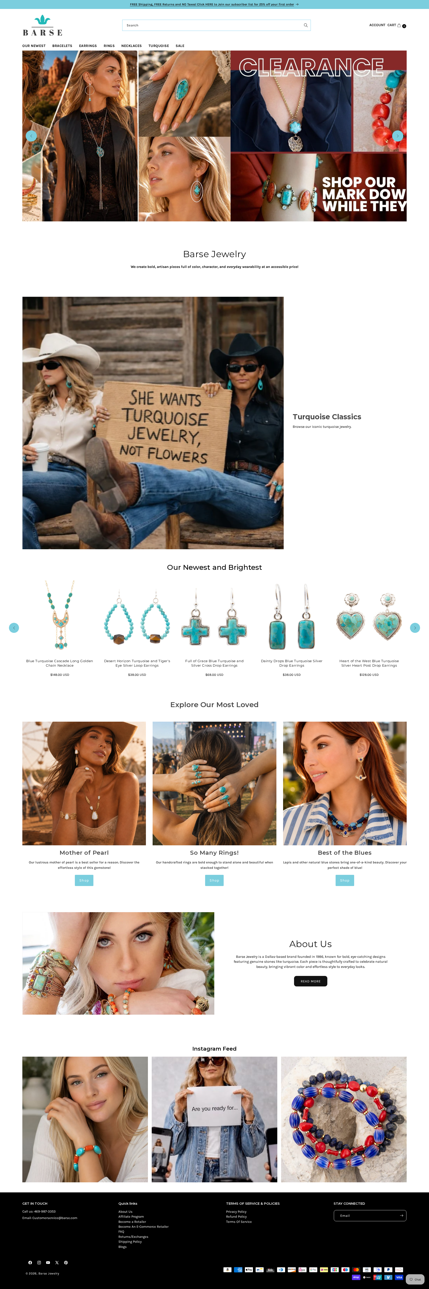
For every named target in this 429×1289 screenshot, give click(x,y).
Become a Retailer (132, 1222)
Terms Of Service (239, 1222)
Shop (84, 880)
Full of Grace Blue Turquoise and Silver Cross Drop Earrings (214, 663)
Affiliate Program (131, 1217)
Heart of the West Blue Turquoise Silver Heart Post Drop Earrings (369, 663)
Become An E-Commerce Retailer (143, 1227)
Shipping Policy (130, 1242)
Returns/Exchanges (133, 1237)
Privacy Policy (236, 1212)
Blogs (122, 1247)
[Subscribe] (401, 1215)
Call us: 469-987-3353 (39, 1211)
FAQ (121, 1232)
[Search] (306, 25)
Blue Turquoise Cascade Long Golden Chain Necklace (59, 663)
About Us (125, 1212)
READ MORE (311, 981)
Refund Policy (236, 1217)
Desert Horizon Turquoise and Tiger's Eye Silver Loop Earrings (137, 663)
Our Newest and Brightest (214, 567)
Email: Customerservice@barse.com (49, 1218)
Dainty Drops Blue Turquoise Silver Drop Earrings (292, 663)
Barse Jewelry (48, 1273)
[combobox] (216, 25)
